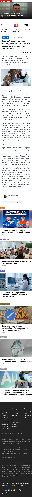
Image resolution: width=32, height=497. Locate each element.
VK (11, 490)
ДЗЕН (22, 490)
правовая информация (9, 485)
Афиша (3, 31)
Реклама (26, 483)
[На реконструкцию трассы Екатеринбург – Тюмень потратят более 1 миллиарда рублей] (16, 315)
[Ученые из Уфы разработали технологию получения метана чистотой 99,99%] (16, 282)
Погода (16, 31)
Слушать (27, 29)
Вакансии (19, 483)
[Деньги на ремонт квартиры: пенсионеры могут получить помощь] (16, 348)
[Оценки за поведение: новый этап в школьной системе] (16, 250)
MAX (5, 490)
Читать (16, 29)
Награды (11, 483)
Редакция (5, 483)
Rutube (6, 493)
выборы (20, 485)
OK (17, 490)
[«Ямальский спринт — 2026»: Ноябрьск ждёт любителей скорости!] (16, 219)
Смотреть (4, 29)
